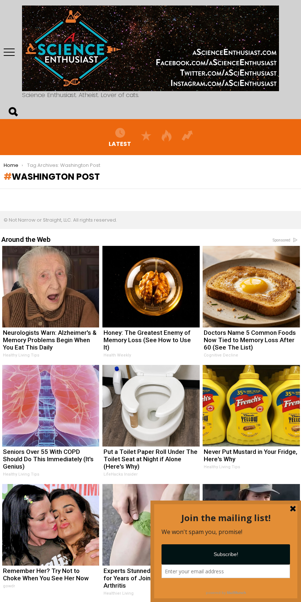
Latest (120, 143)
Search (12, 111)
